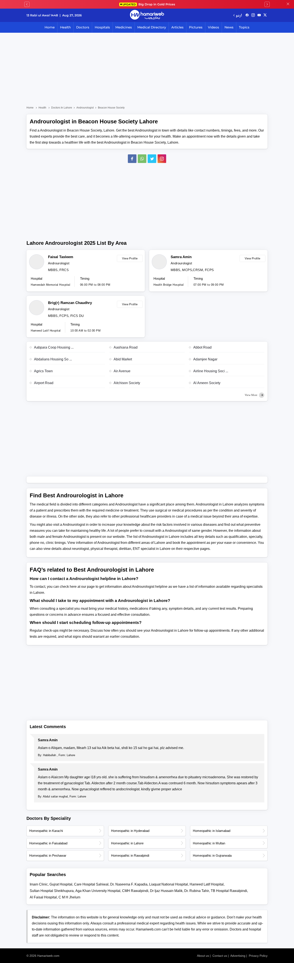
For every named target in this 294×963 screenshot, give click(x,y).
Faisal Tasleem (60, 257)
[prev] (26, 4)
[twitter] (265, 15)
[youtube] (259, 15)
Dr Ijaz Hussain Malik (166, 891)
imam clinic (39, 884)
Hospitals (102, 27)
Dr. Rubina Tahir (196, 891)
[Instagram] (253, 15)
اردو (239, 15)
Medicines (123, 27)
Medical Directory (151, 27)
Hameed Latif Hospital (207, 884)
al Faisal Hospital (43, 897)
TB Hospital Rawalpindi (229, 891)
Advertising (237, 955)
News (229, 27)
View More (251, 395)
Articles (177, 27)
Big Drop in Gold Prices (148, 4)
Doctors (82, 27)
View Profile (130, 258)
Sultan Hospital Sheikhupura (52, 891)
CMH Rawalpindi (135, 891)
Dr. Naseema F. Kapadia (128, 884)
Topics (244, 27)
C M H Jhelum (69, 897)
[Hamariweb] (147, 15)
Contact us (219, 955)
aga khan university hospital (97, 891)
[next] (267, 4)
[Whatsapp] (142, 158)
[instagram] (162, 158)
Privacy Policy (258, 955)
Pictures (196, 27)
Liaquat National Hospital (168, 884)
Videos (213, 27)
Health (65, 27)
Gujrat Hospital (61, 884)
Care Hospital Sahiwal (91, 884)
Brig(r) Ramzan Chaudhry (70, 303)
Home (50, 27)
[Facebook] (132, 158)
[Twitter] (152, 158)
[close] (288, 4)
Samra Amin (181, 257)
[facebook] (247, 15)
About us (203, 955)
